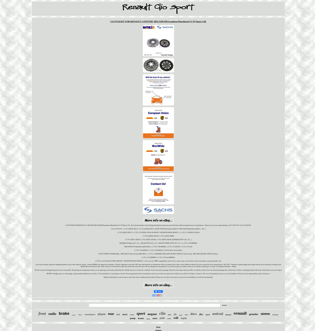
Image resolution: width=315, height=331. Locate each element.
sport (141, 313)
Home (158, 327)
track (208, 315)
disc (201, 314)
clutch (154, 318)
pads (162, 317)
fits (175, 314)
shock (124, 314)
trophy (184, 318)
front (42, 313)
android (217, 314)
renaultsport (90, 314)
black (186, 315)
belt (118, 314)
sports (180, 315)
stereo (265, 314)
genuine (253, 314)
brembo (141, 318)
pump (132, 318)
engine (74, 315)
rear (111, 314)
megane (152, 314)
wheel (80, 315)
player (102, 314)
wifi (175, 317)
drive (169, 315)
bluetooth (228, 315)
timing (148, 319)
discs (193, 314)
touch (169, 318)
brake (64, 313)
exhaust (275, 315)
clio (162, 313)
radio (52, 314)
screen (132, 315)
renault (240, 313)
